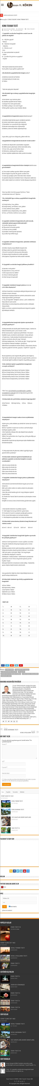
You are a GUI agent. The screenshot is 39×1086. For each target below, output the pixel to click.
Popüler (8, 792)
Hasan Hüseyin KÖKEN (9, 29)
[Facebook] (14, 871)
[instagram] (28, 871)
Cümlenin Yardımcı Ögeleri (9, 671)
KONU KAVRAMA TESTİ (11, 729)
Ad (3, 761)
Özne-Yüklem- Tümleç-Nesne (30, 674)
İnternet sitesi (5, 773)
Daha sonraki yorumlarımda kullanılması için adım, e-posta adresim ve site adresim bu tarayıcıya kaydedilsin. (18, 780)
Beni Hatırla (13, 906)
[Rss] (10, 871)
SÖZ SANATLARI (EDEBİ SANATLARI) (14, 15)
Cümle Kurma (9, 669)
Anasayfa (4, 19)
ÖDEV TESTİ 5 (15, 1001)
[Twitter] (17, 871)
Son (3, 792)
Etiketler (22, 792)
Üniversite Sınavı (6, 676)
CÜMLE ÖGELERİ (12, 19)
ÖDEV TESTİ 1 (15, 963)
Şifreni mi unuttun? (7, 910)
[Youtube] (24, 871)
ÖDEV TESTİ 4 (15, 993)
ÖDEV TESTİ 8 (15, 1007)
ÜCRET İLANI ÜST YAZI (7, 796)
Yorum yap (6, 30)
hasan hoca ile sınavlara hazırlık (11, 674)
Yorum (4, 744)
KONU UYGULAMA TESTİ (27, 732)
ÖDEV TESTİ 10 (16, 828)
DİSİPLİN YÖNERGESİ (18, 985)
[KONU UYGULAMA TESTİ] (5, 958)
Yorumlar (15, 792)
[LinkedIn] (21, 871)
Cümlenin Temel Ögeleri (22, 669)
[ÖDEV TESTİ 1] (5, 965)
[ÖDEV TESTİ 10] (5, 933)
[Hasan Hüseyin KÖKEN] (19, 4)
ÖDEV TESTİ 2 (15, 976)
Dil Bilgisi (21, 671)
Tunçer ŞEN (30, 1079)
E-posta (4, 767)
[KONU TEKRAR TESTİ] (5, 950)
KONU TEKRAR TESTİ (17, 801)
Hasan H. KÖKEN (13, 1079)
